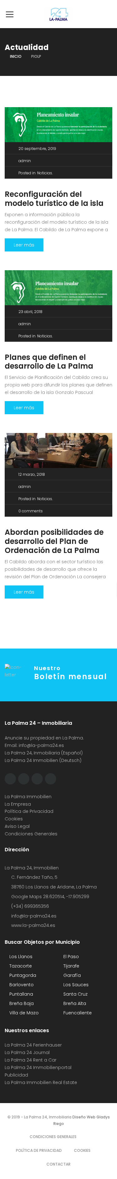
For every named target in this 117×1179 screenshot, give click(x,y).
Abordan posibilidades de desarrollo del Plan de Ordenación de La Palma (54, 541)
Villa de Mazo (23, 1013)
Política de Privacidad (29, 811)
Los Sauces (75, 985)
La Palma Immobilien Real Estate (41, 1082)
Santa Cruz (75, 994)
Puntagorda (22, 975)
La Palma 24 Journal (27, 1052)
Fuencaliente (77, 1013)
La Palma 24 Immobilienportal (38, 1067)
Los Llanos (20, 956)
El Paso (70, 956)
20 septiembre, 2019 (37, 148)
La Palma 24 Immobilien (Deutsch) (43, 760)
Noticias (44, 173)
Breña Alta (74, 1003)
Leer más (24, 245)
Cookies (14, 819)
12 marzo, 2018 (31, 474)
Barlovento (21, 985)
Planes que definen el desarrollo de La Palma (49, 361)
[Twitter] (23, 778)
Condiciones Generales (31, 834)
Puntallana (20, 994)
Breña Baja (21, 1003)
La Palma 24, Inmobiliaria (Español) (44, 753)
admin (24, 160)
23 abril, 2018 (30, 311)
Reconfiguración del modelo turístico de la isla (54, 198)
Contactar (58, 1164)
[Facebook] (10, 778)
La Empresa (18, 804)
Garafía (71, 975)
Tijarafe (70, 966)
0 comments (30, 511)
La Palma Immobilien (28, 796)
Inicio (16, 56)
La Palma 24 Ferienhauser (33, 1045)
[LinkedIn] (50, 778)
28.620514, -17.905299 (66, 896)
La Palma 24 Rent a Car (30, 1060)
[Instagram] (37, 778)
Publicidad (17, 1075)
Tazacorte (20, 966)
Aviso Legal (17, 826)
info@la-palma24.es (41, 745)
